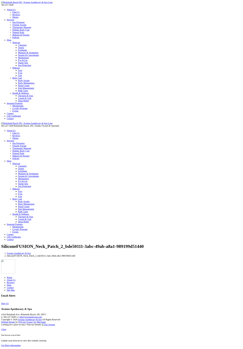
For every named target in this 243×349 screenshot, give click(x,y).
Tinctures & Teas (25, 96)
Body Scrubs (24, 80)
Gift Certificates (14, 116)
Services (10, 20)
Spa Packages (18, 22)
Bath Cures (23, 90)
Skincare (16, 42)
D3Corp (22, 322)
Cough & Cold (24, 98)
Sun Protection (24, 65)
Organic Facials (19, 25)
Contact (10, 118)
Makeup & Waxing (20, 35)
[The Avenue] (48, 324)
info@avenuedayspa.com (30, 317)
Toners (21, 47)
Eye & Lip (22, 60)
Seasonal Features (15, 103)
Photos (15, 17)
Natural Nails (18, 32)
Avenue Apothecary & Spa (19, 253)
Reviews (16, 15)
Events (15, 111)
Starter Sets (23, 63)
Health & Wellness (20, 93)
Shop (9, 40)
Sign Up (5, 303)
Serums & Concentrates (28, 55)
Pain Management (26, 88)
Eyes (20, 73)
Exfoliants (22, 50)
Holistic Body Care (21, 30)
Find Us (16, 12)
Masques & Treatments (28, 52)
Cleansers (22, 45)
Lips (20, 75)
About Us (11, 9)
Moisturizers (23, 58)
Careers (10, 113)
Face (20, 70)
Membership (17, 106)
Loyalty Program (19, 108)
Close (3, 329)
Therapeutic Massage (21, 27)
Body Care (17, 78)
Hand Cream (23, 85)
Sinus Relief (23, 101)
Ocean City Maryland (36, 322)
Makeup (16, 68)
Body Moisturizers (26, 83)
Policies (15, 37)
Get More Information (11, 345)
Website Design (8, 322)
